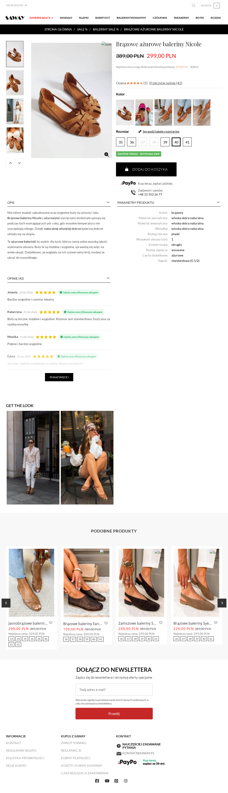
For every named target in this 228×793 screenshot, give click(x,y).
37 (73, 639)
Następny (19, 162)
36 (32, 638)
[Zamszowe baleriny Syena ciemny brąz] (141, 583)
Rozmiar (122, 131)
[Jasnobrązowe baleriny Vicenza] (31, 583)
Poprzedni (10, 162)
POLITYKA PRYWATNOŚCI (25, 758)
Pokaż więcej (59, 377)
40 (45, 638)
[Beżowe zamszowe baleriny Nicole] (202, 112)
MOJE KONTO (16, 765)
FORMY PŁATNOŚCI (75, 758)
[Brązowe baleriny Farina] (86, 583)
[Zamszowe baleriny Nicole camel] (182, 112)
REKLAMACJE (71, 750)
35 (25, 638)
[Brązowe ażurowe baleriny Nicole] (71, 100)
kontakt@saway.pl (138, 753)
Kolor (120, 94)
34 (18, 638)
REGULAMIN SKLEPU (21, 750)
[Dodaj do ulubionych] (50, 623)
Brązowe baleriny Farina (83, 623)
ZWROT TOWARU (73, 743)
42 (18, 644)
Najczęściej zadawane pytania (141, 746)
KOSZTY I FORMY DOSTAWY (81, 765)
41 (11, 644)
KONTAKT (13, 743)
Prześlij (114, 713)
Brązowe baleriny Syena (193, 623)
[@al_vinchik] (87, 457)
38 (39, 638)
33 (11, 638)
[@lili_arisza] (33, 457)
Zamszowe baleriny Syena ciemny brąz (138, 623)
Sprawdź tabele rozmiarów (161, 131)
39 (86, 639)
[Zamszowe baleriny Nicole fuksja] (144, 112)
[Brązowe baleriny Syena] (196, 583)
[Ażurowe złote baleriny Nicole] (163, 112)
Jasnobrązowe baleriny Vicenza (28, 623)
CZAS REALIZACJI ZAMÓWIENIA (84, 773)
